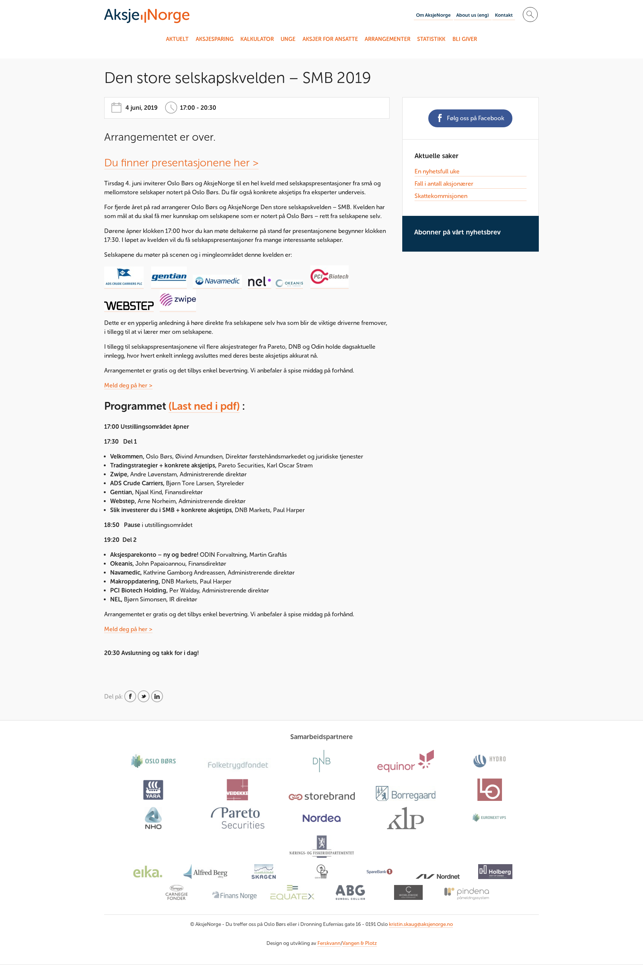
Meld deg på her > (128, 385)
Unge (288, 39)
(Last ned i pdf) (204, 406)
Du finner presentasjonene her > (181, 162)
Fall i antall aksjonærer (444, 183)
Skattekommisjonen (441, 195)
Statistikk (431, 39)
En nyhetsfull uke (437, 171)
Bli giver (464, 39)
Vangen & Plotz (359, 943)
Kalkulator (257, 39)
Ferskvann (328, 943)
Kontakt (504, 15)
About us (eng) (472, 15)
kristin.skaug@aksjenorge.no (421, 924)
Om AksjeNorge (433, 15)
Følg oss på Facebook (475, 118)
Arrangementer (387, 39)
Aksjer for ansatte (330, 39)
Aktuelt (177, 39)
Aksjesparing (215, 39)
